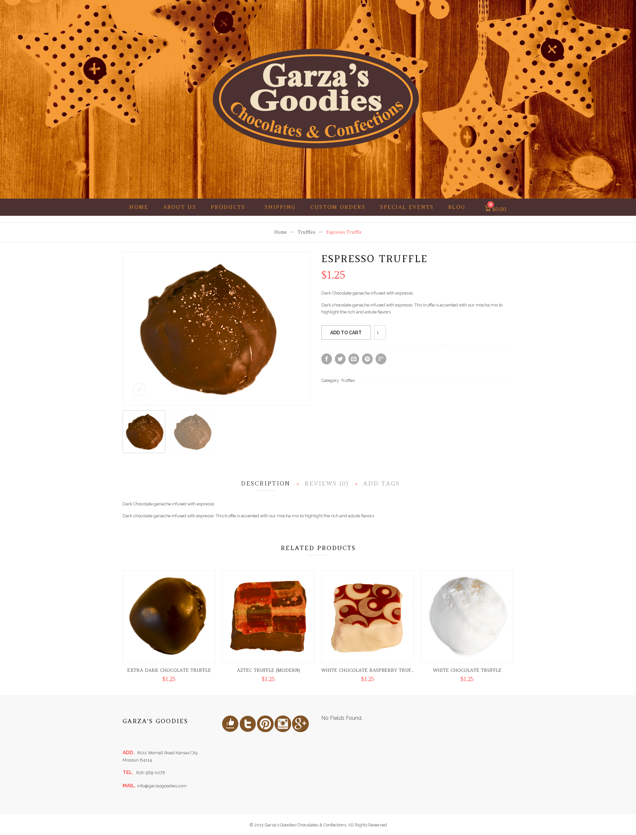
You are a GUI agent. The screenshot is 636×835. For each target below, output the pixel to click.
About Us (179, 207)
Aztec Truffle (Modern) (268, 670)
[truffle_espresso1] (206, 329)
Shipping (280, 207)
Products (228, 207)
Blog (456, 207)
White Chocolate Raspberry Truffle (370, 670)
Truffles (306, 232)
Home (138, 207)
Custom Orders (337, 207)
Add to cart (346, 332)
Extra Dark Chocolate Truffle (169, 670)
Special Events (407, 207)
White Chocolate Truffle (467, 670)
